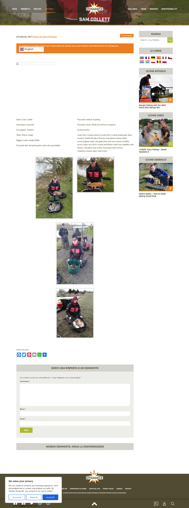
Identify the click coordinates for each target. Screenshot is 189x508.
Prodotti (25, 9)
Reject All (34, 497)
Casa (14, 9)
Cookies (119, 489)
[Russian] (164, 62)
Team (143, 9)
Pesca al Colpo (40, 37)
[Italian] (164, 58)
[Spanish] (158, 58)
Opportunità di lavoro (78, 489)
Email (23, 419)
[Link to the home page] (94, 8)
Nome (23, 409)
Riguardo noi (62, 489)
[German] (153, 58)
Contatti (128, 489)
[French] (147, 58)
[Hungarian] (147, 62)
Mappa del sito (94, 489)
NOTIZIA (37, 9)
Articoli (49, 9)
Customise (17, 497)
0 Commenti (127, 36)
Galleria (132, 9)
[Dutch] (141, 62)
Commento (25, 381)
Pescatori (52, 37)
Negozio (154, 9)
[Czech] (170, 58)
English (29, 49)
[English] (141, 58)
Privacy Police (108, 489)
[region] (33, 490)
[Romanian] (158, 62)
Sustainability (169, 9)
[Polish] (153, 62)
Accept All (50, 497)
